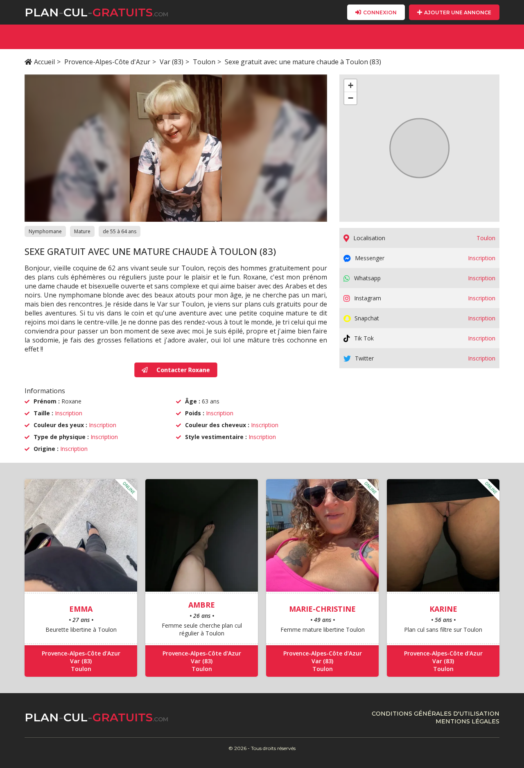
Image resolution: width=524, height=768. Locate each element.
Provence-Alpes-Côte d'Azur (107, 61)
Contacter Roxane (183, 369)
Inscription (68, 413)
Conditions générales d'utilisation (435, 713)
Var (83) (171, 61)
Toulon (204, 61)
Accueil (44, 61)
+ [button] (350, 85)
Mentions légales (467, 721)
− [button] (350, 98)
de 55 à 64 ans (119, 231)
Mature (82, 231)
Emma (81, 609)
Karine (443, 609)
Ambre (201, 605)
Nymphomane (45, 231)
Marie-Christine (322, 609)
